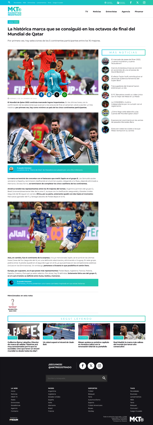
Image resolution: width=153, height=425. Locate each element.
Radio (13, 400)
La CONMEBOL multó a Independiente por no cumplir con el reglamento (126, 104)
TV (86, 11)
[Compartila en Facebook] (41, 95)
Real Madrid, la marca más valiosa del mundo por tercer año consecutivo (128, 344)
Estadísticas (15, 405)
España (51, 400)
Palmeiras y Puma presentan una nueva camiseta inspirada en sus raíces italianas (51, 283)
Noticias (97, 11)
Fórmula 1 (134, 408)
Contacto (14, 411)
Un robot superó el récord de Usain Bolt (58, 343)
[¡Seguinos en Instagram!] (144, 2)
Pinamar (139, 11)
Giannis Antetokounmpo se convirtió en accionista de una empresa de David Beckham (126, 70)
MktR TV (14, 397)
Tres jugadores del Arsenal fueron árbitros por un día (125, 87)
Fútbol (90, 391)
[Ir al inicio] (15, 11)
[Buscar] (9, 2)
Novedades (17, 2)
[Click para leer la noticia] (105, 61)
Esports (91, 402)
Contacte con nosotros (120, 421)
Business (133, 394)
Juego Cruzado (58, 2)
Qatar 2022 (13, 22)
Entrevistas (31, 2)
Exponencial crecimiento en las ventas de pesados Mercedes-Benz (127, 121)
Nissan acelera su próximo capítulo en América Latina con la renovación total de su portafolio (93, 344)
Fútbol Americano (95, 405)
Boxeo (90, 408)
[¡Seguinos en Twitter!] (137, 2)
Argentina (52, 391)
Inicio (13, 391)
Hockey (91, 411)
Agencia (126, 11)
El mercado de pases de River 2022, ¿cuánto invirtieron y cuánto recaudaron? (126, 61)
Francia (51, 411)
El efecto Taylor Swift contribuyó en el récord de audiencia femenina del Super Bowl (126, 78)
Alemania (52, 405)
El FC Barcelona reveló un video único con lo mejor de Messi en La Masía (127, 96)
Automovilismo (94, 400)
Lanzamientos (41, 2)
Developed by (13, 419)
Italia (50, 402)
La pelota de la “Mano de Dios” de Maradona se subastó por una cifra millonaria (50, 170)
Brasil (50, 408)
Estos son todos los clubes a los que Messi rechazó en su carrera (125, 130)
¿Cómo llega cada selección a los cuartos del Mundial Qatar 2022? (125, 113)
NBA (24, 2)
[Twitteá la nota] (57, 95)
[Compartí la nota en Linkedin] (49, 95)
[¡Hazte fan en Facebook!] (131, 2)
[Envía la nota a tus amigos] (64, 95)
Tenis (49, 2)
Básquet (91, 394)
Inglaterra (52, 394)
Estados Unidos (54, 397)
